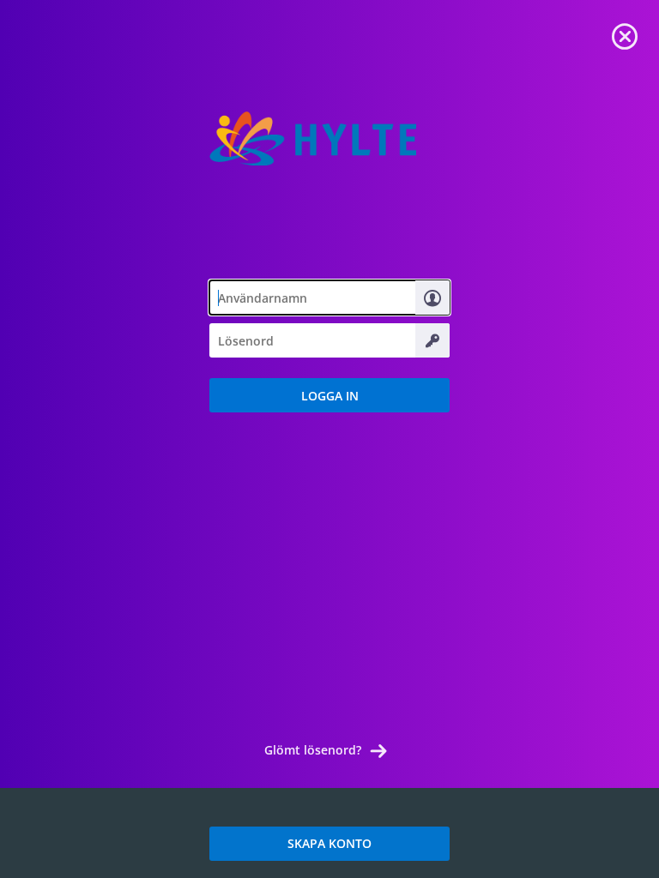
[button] (329, 395)
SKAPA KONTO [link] (329, 843)
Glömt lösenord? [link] (312, 750)
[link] (625, 34)
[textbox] (329, 297)
